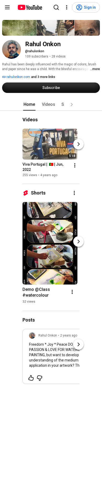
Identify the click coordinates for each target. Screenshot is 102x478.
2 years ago (68, 335)
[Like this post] (31, 378)
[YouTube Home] (30, 7)
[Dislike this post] (39, 378)
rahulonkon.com (18, 77)
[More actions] (75, 165)
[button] (71, 104)
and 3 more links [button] (43, 77)
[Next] (78, 144)
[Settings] (67, 7)
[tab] (29, 104)
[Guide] (7, 7)
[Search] (56, 7)
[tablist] (51, 104)
